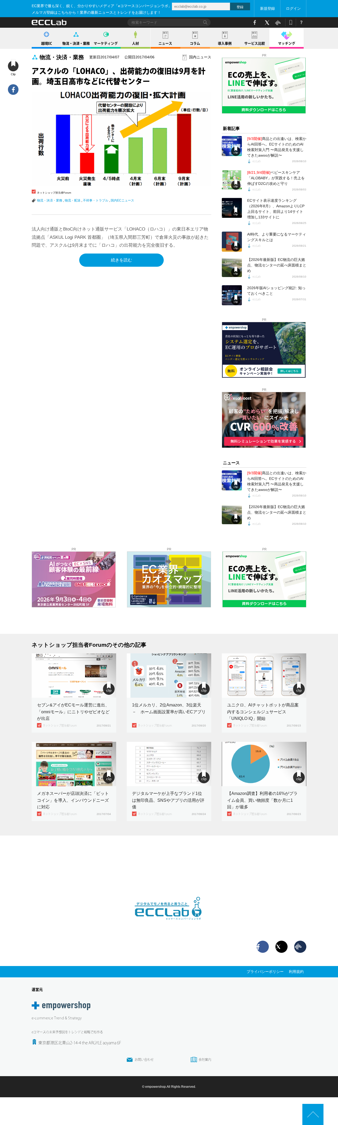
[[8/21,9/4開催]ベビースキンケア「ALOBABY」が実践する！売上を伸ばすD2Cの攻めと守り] (232, 180)
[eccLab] (169, 924)
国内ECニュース (122, 200)
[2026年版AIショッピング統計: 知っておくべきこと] (232, 295)
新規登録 (267, 8)
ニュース (165, 43)
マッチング (286, 43)
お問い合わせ (144, 1059)
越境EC (46, 43)
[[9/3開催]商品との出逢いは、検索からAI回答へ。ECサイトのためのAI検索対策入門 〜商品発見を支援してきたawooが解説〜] (232, 146)
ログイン (293, 8)
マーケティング (106, 43)
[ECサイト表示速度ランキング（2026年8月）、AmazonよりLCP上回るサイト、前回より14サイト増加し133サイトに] (232, 208)
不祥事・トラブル (95, 200)
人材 (135, 43)
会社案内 (205, 1059)
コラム (195, 43)
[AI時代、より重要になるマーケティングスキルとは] (232, 242)
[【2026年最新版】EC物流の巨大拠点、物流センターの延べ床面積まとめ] (232, 267)
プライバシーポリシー (265, 971)
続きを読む (121, 260)
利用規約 (296, 971)
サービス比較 (254, 43)
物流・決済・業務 (76, 43)
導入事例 (225, 43)
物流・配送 (73, 200)
